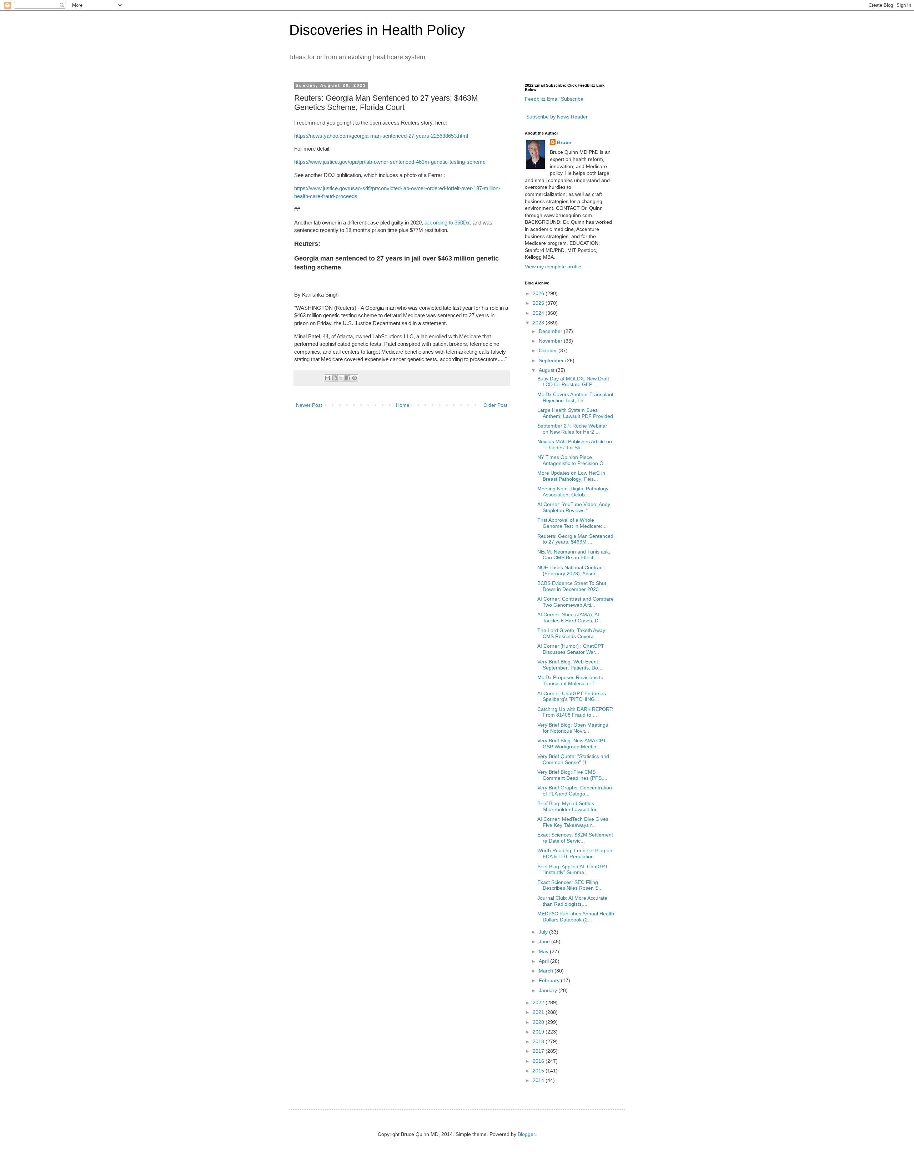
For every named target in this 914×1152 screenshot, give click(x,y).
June (545, 941)
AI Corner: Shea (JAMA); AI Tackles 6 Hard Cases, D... (570, 617)
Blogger (526, 1134)
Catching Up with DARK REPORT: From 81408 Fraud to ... (575, 712)
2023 (539, 322)
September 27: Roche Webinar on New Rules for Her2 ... (572, 429)
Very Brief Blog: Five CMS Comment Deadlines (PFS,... (572, 775)
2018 (539, 1041)
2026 (539, 293)
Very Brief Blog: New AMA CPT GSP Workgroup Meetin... (571, 743)
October (548, 350)
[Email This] (327, 378)
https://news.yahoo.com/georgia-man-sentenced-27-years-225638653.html (381, 136)
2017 (539, 1051)
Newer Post (309, 405)
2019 (539, 1032)
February (550, 980)
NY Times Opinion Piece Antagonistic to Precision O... (572, 460)
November (551, 341)
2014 (539, 1080)
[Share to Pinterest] (354, 378)
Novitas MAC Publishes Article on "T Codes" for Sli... (574, 444)
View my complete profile (553, 266)
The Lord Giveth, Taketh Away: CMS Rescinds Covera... (572, 633)
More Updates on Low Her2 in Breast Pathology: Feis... (571, 476)
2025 (539, 303)
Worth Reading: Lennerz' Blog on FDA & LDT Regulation (574, 853)
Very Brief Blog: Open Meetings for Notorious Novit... (572, 728)
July (544, 932)
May (544, 951)
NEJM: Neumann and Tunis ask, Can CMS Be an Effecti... (573, 555)
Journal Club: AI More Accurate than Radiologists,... (572, 901)
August (547, 370)
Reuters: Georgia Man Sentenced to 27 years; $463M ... (575, 539)
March (546, 971)
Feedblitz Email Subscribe (554, 99)
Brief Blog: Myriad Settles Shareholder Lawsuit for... (569, 806)
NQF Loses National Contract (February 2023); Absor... (570, 570)
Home (403, 405)
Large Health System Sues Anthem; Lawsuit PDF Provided (575, 413)
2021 (539, 1012)
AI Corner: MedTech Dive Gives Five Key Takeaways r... (572, 822)
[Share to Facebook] (347, 378)
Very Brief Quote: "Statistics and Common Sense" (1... (573, 759)
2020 (539, 1022)
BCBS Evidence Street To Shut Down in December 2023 (571, 586)
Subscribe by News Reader (556, 117)
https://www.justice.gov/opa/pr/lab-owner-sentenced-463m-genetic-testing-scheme (390, 162)
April (544, 961)
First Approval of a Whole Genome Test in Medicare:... (572, 523)
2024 (539, 313)
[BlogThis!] (334, 378)
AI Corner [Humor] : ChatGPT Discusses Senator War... (570, 649)
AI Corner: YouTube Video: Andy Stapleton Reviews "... (573, 507)
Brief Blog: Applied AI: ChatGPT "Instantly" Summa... (572, 869)
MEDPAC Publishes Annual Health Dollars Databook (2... (575, 917)
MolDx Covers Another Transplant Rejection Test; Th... (575, 397)
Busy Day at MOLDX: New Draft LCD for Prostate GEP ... (573, 382)
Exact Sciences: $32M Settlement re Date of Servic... (575, 838)
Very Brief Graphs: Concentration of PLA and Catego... (574, 791)
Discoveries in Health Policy (377, 30)
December (551, 331)
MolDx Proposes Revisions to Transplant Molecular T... (570, 680)
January (548, 990)
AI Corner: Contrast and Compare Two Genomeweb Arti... (575, 602)
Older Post (495, 405)
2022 (539, 1002)
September (552, 360)
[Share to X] (341, 378)
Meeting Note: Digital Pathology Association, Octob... (572, 491)
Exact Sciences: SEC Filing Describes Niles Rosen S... (570, 885)
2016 (539, 1061)
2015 (539, 1070)
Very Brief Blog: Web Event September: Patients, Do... (569, 665)
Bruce (564, 142)
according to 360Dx (447, 222)
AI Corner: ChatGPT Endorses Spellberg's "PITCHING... (571, 696)
